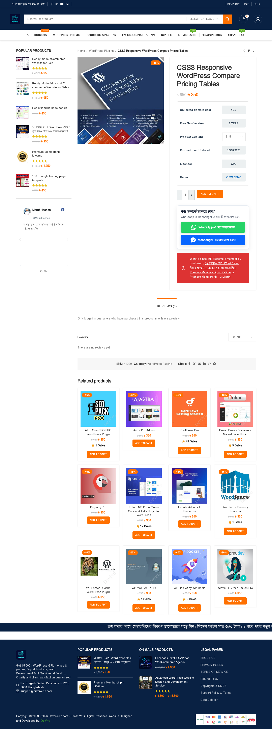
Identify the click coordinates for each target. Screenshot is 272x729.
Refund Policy (209, 679)
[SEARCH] (227, 19)
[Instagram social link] (56, 4)
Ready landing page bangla (49, 107)
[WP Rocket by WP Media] (189, 566)
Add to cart (210, 194)
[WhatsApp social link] (67, 4)
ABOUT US (208, 658)
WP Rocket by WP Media (189, 588)
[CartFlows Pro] (189, 409)
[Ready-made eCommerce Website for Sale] (22, 66)
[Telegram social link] (214, 364)
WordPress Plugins (101, 51)
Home (81, 51)
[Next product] (253, 51)
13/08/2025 (233, 150)
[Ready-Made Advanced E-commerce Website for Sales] (22, 91)
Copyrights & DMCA (213, 686)
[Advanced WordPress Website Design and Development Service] (145, 687)
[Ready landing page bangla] (22, 112)
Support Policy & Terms (216, 693)
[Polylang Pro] (98, 486)
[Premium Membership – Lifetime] (22, 159)
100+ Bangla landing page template (49, 178)
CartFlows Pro (189, 430)
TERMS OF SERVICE (214, 672)
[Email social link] (199, 364)
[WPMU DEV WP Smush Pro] (235, 566)
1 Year (233, 123)
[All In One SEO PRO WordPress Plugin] (98, 409)
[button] (20, 239)
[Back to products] (248, 51)
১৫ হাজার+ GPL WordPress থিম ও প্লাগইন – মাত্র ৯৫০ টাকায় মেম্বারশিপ (51, 129)
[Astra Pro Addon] (144, 409)
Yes (233, 109)
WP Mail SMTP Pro (144, 588)
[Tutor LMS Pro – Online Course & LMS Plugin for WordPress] (144, 486)
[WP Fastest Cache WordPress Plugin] (98, 566)
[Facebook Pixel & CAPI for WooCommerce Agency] (145, 663)
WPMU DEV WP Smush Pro (235, 588)
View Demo (233, 177)
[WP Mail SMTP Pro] (144, 566)
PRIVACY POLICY (212, 665)
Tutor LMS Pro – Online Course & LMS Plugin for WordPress (144, 511)
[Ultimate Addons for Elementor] (189, 486)
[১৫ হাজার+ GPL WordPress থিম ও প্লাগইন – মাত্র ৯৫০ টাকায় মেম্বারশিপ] (22, 134)
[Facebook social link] (52, 4)
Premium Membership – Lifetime (47, 153)
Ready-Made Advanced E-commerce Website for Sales (50, 85)
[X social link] (194, 364)
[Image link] (21, 654)
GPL (233, 163)
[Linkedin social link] (204, 364)
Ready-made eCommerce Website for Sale (48, 60)
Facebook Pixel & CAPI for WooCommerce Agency (172, 660)
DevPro (45, 721)
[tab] (167, 304)
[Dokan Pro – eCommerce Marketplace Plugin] (235, 409)
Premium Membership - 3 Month (210, 277)
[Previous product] (244, 51)
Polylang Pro (98, 507)
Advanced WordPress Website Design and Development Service (174, 681)
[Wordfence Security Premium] (235, 486)
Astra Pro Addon (144, 430)
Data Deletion (209, 700)
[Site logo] (15, 19)
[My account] (258, 19)
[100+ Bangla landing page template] (22, 183)
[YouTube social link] (62, 4)
